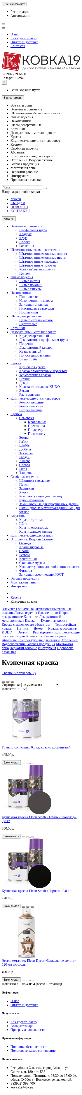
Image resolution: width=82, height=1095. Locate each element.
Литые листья (29, 281)
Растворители (29, 394)
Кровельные (37, 422)
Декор (23, 383)
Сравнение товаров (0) (19, 673)
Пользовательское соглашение (33, 1050)
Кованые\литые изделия (37, 269)
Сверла (24, 465)
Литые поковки (30, 285)
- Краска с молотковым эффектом (37, 622)
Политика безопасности (28, 1046)
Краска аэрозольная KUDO (39, 386)
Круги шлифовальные (35, 531)
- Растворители (41, 632)
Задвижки (26, 488)
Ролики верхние (31, 402)
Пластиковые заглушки (36, 308)
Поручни (26, 343)
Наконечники (20, 293)
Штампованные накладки (38, 261)
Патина (24, 379)
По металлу (36, 433)
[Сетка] (3, 682)
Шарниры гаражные (34, 480)
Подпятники (28, 312)
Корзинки (17, 328)
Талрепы (25, 473)
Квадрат (25, 234)
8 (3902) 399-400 (14, 74)
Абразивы (17, 516)
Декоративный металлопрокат (33, 332)
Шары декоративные (26, 316)
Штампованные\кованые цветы (42, 257)
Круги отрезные (31, 520)
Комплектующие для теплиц (40, 496)
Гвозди (24, 457)
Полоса (24, 242)
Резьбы (24, 555)
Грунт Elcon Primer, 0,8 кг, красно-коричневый (36, 747)
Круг (23, 238)
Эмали (24, 390)
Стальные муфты (32, 563)
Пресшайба (36, 426)
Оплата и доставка (24, 42)
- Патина (20, 628)
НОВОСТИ (19, 207)
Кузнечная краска (32, 367)
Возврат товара (21, 1026)
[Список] (8, 682)
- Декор (36, 628)
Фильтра (25, 570)
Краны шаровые (31, 547)
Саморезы (26, 418)
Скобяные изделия (24, 476)
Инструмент (19, 586)
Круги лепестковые (33, 527)
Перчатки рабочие (23, 648)
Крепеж (16, 414)
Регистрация (19, 11)
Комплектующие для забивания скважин (49, 566)
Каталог (8, 218)
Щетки (24, 523)
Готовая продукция (24, 578)
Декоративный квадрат (36, 347)
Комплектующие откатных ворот (35, 398)
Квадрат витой (30, 351)
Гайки (23, 441)
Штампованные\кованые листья (43, 253)
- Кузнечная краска (51, 620)
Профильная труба (33, 230)
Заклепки (26, 453)
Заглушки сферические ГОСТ (41, 574)
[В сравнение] (32, 763)
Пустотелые (28, 324)
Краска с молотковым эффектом (43, 371)
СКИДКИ (17, 203)
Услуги (15, 199)
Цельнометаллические (36, 320)
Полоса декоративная (35, 355)
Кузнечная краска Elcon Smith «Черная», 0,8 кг (36, 891)
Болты (24, 437)
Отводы (25, 543)
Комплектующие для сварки (31, 535)
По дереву (35, 430)
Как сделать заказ (23, 38)
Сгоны (24, 551)
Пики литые (28, 296)
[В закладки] (28, 763)
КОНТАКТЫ (20, 211)
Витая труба (28, 359)
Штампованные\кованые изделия (35, 250)
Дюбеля (25, 449)
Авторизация (20, 15)
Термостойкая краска (35, 375)
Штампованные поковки (37, 265)
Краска (15, 363)
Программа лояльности (27, 1030)
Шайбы (24, 445)
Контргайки (28, 559)
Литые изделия (21, 277)
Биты (23, 469)
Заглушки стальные (33, 304)
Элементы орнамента (26, 226)
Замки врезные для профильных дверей (49, 504)
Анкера (24, 461)
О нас (14, 34)
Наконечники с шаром (36, 300)
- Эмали (20, 632)
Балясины (26, 246)
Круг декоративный (34, 336)
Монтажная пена (23, 582)
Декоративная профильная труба (43, 340)
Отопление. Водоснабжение (31, 539)
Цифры (24, 273)
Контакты (17, 46)
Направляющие (30, 410)
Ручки (23, 492)
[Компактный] (12, 682)
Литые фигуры (30, 289)
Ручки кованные (31, 500)
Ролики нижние (31, 406)
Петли (24, 484)
